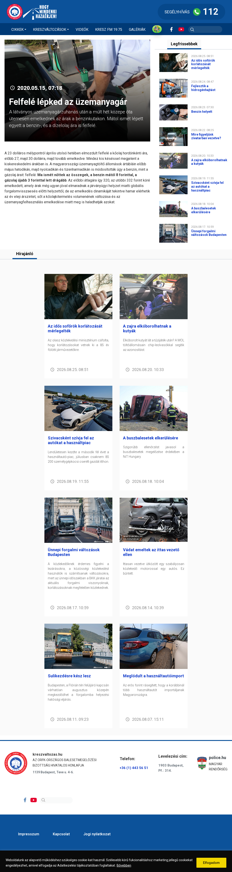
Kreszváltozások (49, 29)
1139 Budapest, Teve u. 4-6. (53, 772)
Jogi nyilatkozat (97, 834)
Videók (82, 29)
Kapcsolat (61, 834)
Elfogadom (211, 863)
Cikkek (17, 29)
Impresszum (28, 834)
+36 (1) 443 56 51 (134, 768)
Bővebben (124, 865)
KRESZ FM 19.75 (108, 29)
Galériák (137, 29)
